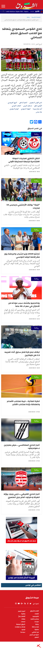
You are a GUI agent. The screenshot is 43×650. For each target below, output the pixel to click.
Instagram (16, 603)
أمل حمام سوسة (37, 109)
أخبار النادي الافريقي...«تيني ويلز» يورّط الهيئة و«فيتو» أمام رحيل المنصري (22, 495)
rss (25, 603)
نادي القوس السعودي (36, 102)
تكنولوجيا (36, 616)
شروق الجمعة (20, 624)
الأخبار (37, 11)
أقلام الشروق (34, 611)
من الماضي (35, 632)
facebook (28, 603)
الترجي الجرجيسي (12, 102)
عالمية (37, 629)
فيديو (23, 629)
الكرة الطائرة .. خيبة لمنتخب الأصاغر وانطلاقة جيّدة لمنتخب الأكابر (23, 402)
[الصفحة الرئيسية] (26, 4)
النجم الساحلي (23, 102)
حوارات (36, 621)
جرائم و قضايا (35, 619)
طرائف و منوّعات (20, 627)
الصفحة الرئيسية (36, 17)
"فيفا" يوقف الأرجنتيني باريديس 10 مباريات (23, 206)
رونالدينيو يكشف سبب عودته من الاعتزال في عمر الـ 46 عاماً (24, 304)
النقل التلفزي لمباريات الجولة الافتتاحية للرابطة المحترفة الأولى (24, 159)
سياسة (22, 632)
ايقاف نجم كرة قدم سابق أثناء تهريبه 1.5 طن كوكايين (22, 353)
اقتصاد (37, 614)
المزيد (3, 6)
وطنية (23, 614)
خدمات (23, 621)
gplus (21, 603)
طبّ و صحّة (35, 627)
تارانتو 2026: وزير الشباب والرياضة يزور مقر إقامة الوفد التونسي (22, 255)
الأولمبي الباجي (38, 105)
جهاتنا (23, 619)
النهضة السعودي (26, 109)
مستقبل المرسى (27, 105)
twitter (30, 603)
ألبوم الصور (21, 611)
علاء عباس (39, 112)
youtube (18, 603)
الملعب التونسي (16, 105)
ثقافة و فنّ (21, 616)
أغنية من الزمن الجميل (34, 636)
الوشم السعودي (14, 109)
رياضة (28, 17)
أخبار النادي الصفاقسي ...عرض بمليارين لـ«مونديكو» (22, 446)
